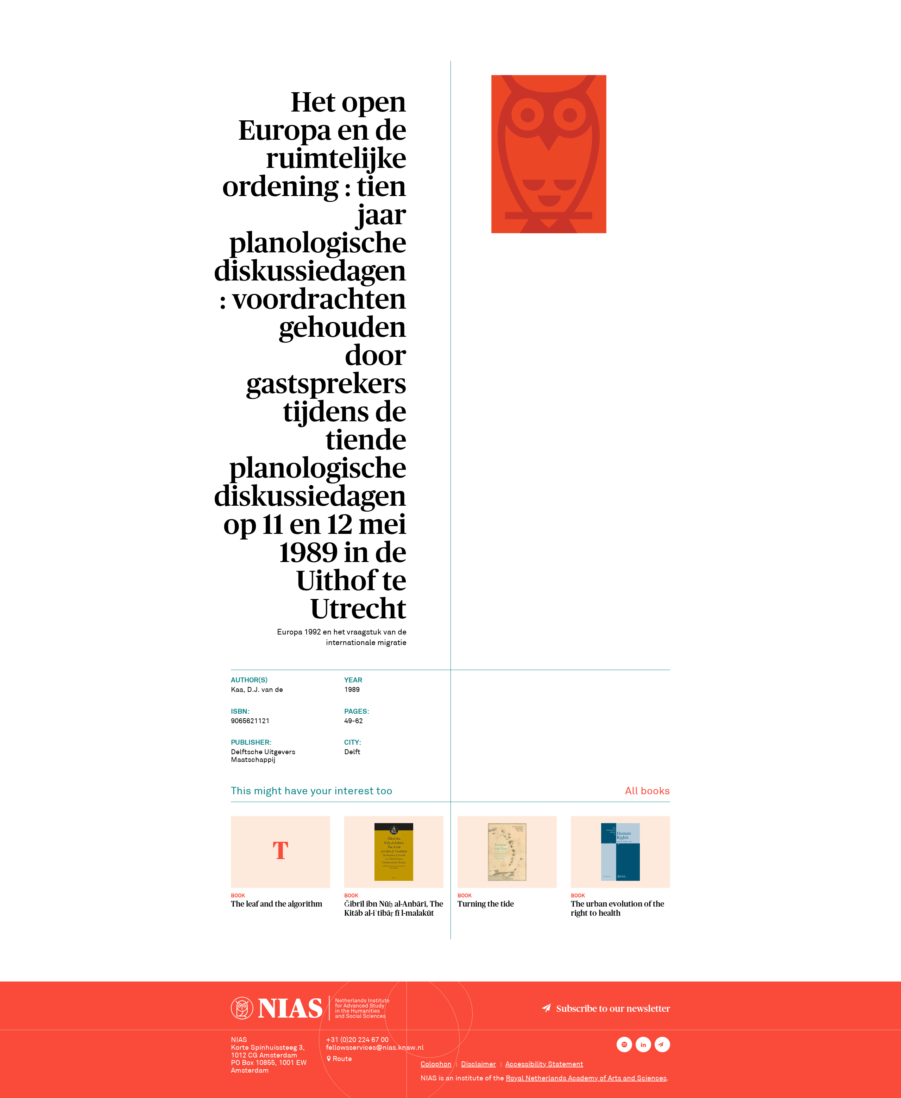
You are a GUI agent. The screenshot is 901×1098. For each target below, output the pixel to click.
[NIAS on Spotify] (624, 1044)
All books (647, 791)
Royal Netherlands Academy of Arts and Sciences (586, 1078)
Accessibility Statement (544, 1064)
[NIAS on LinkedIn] (643, 1044)
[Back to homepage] (310, 1009)
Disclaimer (478, 1064)
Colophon (436, 1064)
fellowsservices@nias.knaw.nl (375, 1048)
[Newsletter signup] (662, 1044)
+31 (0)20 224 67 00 (357, 1040)
